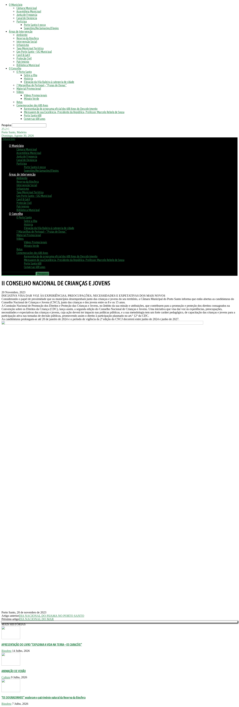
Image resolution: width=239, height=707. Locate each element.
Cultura (5, 677)
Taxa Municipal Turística (30, 48)
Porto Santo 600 (32, 115)
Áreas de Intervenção (20, 31)
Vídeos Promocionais (35, 95)
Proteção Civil (24, 58)
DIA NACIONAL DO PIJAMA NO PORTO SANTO (51, 615)
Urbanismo (22, 45)
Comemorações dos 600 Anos (32, 105)
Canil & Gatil (23, 55)
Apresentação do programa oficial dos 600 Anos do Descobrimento (60, 108)
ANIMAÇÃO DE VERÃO (13, 671)
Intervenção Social (26, 41)
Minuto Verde (31, 98)
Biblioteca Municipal (28, 65)
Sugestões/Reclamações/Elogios (41, 28)
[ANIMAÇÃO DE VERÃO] (10, 664)
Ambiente (21, 35)
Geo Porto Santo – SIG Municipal (34, 51)
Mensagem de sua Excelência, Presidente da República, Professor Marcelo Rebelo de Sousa (74, 112)
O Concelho (15, 68)
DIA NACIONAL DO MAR (36, 619)
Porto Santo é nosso (35, 24)
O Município (15, 4)
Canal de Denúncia (26, 18)
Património (22, 61)
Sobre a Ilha (30, 75)
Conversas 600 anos (34, 118)
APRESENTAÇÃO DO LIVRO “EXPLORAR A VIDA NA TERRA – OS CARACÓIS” (41, 644)
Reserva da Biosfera (27, 38)
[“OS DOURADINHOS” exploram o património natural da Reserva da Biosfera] (10, 691)
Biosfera (6, 650)
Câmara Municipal (26, 8)
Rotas (19, 102)
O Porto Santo (24, 71)
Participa (21, 21)
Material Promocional (28, 88)
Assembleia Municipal (28, 11)
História (28, 78)
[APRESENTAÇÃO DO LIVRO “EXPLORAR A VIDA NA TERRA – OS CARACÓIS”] (10, 638)
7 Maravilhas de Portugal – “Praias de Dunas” (41, 85)
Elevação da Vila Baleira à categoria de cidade (49, 82)
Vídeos (20, 92)
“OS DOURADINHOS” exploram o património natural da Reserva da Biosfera (43, 697)
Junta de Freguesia (26, 14)
